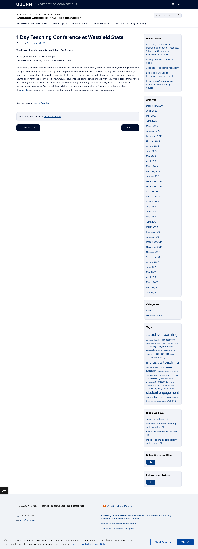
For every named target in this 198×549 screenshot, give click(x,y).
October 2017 (153, 252)
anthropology (156, 340)
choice (164, 343)
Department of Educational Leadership (38, 14)
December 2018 (154, 181)
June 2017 (151, 267)
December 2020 (154, 105)
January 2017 (152, 292)
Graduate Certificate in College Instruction (49, 18)
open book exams (167, 379)
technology (160, 397)
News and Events (79, 23)
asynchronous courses (153, 343)
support (150, 397)
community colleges (155, 346)
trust (148, 401)
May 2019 (151, 156)
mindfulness (163, 375)
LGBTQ (171, 367)
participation (161, 381)
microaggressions (152, 375)
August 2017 (152, 262)
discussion (161, 354)
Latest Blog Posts (119, 506)
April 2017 (151, 277)
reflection (149, 385)
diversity (172, 354)
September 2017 (154, 257)
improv (165, 358)
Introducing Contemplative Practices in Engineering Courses (159, 84)
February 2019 (153, 171)
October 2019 (153, 141)
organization (150, 382)
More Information (163, 542)
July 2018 (151, 206)
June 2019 (151, 151)
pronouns (170, 382)
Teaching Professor (156, 419)
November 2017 (154, 247)
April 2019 (151, 161)
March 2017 (152, 282)
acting (148, 335)
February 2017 (153, 287)
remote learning (168, 385)
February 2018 (153, 231)
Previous (28, 127)
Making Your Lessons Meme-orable (118, 523)
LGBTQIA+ (152, 371)
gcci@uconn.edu (28, 520)
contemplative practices (154, 350)
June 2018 (151, 211)
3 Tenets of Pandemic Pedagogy (162, 67)
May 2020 (151, 115)
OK (183, 542)
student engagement (162, 393)
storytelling (157, 388)
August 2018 (152, 201)
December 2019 (154, 136)
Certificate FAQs (101, 23)
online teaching (153, 378)
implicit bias (156, 357)
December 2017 (154, 241)
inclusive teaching (162, 362)
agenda (24, 90)
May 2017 (151, 272)
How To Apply (60, 23)
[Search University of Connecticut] (173, 4)
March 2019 (152, 166)
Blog (148, 310)
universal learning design (159, 401)
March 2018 (152, 226)
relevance (157, 385)
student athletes (168, 389)
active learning (164, 334)
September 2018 (154, 196)
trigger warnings (172, 397)
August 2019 (152, 146)
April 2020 (151, 120)
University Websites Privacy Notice (89, 544)
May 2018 (151, 216)
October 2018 (153, 191)
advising (149, 340)
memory (175, 372)
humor (148, 358)
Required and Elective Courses (32, 23)
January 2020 (153, 131)
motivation (173, 375)
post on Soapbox (41, 103)
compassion (169, 347)
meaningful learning (165, 372)
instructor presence (152, 368)
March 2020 (152, 126)
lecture (164, 367)
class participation (173, 343)
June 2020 (151, 110)
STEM (149, 388)
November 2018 (154, 186)
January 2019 (152, 176)
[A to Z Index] (179, 4)
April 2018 (151, 221)
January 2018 (152, 237)
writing (172, 400)
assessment (168, 339)
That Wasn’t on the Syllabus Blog (130, 23)
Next (130, 127)
